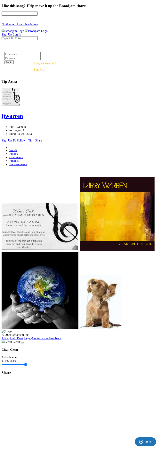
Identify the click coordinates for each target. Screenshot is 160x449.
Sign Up (39, 69)
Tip (30, 140)
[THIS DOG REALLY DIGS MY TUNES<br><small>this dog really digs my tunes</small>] (100, 327)
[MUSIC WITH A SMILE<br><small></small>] (117, 250)
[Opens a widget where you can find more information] (145, 442)
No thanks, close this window (20, 24)
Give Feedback (51, 338)
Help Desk (16, 338)
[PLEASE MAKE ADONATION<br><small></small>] (41, 250)
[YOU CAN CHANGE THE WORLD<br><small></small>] (40, 327)
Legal (27, 338)
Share (38, 140)
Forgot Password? (45, 63)
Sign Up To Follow (14, 140)
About (5, 338)
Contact (37, 338)
